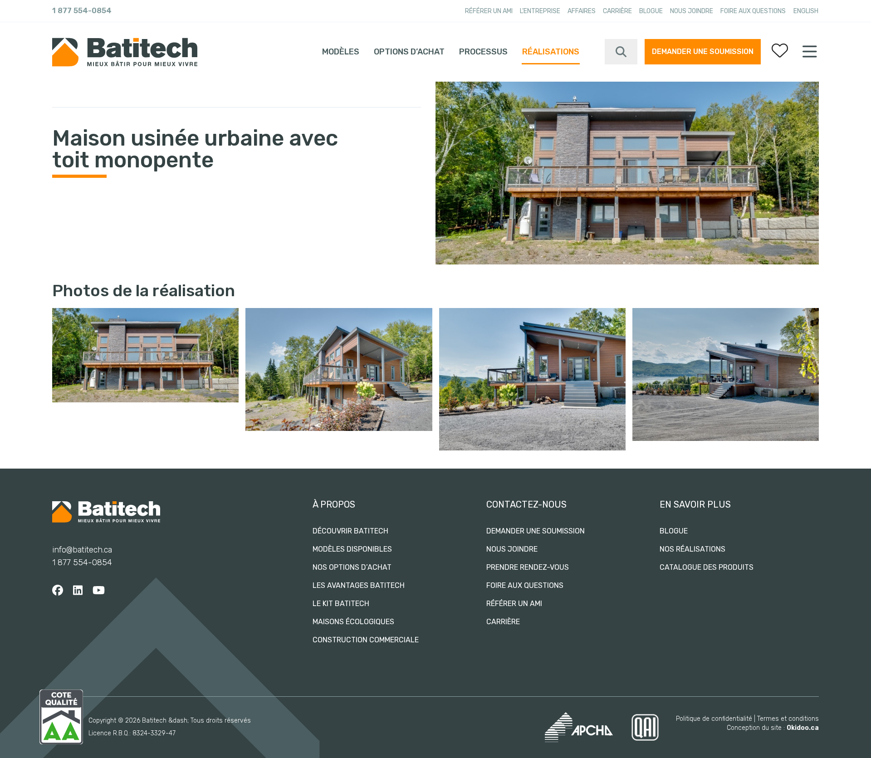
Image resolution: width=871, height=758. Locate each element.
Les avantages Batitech (359, 585)
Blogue (651, 11)
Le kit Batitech (341, 603)
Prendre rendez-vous (527, 567)
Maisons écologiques (353, 621)
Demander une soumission (703, 51)
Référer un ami (489, 11)
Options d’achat (409, 52)
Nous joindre (691, 11)
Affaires (582, 11)
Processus (483, 52)
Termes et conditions (788, 719)
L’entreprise (540, 11)
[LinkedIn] (78, 590)
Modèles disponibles (352, 549)
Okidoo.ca (803, 728)
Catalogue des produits (707, 567)
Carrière (617, 11)
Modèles (340, 52)
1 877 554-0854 (82, 10)
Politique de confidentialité (714, 719)
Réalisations (550, 52)
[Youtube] (99, 590)
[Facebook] (57, 590)
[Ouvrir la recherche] (621, 51)
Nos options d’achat (352, 567)
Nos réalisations (692, 549)
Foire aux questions (753, 11)
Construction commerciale (366, 640)
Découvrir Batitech (350, 531)
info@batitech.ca (82, 550)
